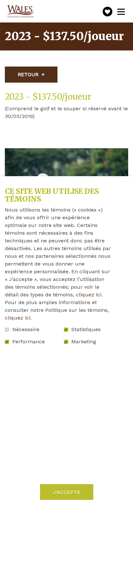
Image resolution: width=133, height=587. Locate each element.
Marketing (83, 342)
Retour (28, 74)
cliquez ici (88, 295)
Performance (28, 342)
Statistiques (86, 329)
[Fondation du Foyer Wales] (20, 12)
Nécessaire (25, 329)
